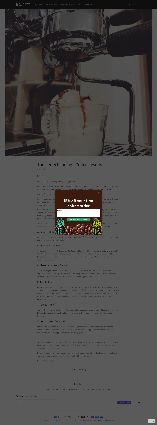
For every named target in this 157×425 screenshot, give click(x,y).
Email (59, 211)
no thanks (78, 225)
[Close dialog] (99, 192)
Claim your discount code (79, 219)
